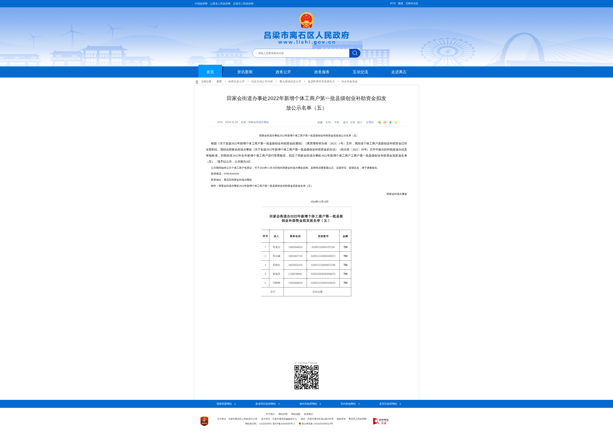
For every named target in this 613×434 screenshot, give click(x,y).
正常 (352, 122)
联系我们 (308, 414)
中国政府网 (201, 3)
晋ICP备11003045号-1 (283, 423)
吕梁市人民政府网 (243, 3)
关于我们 (270, 414)
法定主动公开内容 (262, 81)
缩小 (359, 122)
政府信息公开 (236, 81)
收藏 (320, 122)
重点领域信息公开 (290, 81)
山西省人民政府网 (220, 3)
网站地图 (295, 414)
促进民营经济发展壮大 (321, 81)
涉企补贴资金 (349, 81)
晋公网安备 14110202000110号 (317, 423)
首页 (219, 81)
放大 (345, 122)
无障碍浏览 (411, 3)
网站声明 (283, 414)
